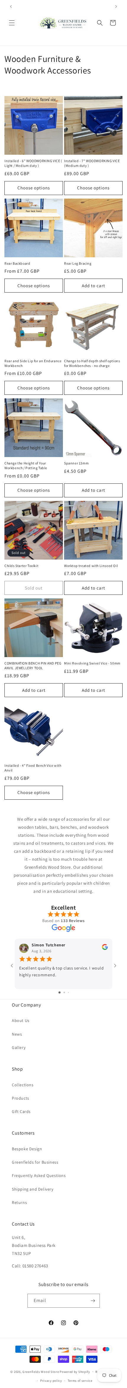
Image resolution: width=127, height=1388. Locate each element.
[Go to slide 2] (64, 992)
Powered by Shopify (75, 1371)
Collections (23, 1084)
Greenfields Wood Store (40, 1371)
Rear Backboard (17, 263)
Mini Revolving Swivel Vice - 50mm (92, 663)
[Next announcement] (116, 6)
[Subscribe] (93, 1301)
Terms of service (80, 1381)
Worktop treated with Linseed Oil (91, 565)
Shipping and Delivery (32, 1189)
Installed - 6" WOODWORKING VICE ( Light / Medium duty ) (33, 163)
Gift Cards (21, 1111)
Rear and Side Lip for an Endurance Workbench (32, 363)
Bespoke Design (27, 1148)
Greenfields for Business (35, 1162)
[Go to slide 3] (68, 992)
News (17, 1034)
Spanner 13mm (76, 463)
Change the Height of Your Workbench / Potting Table (25, 465)
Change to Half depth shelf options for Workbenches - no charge (92, 363)
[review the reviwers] (105, 948)
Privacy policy (51, 1381)
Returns (19, 1202)
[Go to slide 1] (59, 992)
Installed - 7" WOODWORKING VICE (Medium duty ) (92, 163)
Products (20, 1098)
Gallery (18, 1047)
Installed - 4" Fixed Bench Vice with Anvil (32, 767)
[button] (11, 22)
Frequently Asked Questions (39, 1175)
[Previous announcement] (10, 6)
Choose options (33, 188)
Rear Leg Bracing (78, 263)
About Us (21, 1020)
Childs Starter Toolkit (21, 565)
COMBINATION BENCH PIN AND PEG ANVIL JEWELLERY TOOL (32, 665)
